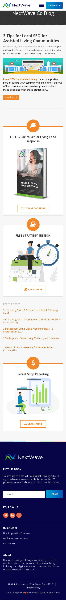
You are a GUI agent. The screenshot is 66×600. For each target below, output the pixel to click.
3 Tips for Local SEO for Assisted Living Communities (31, 38)
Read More (11, 97)
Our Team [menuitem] (9, 543)
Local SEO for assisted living (27, 53)
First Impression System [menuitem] (16, 533)
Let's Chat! (35, 289)
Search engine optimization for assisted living (38, 50)
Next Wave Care (36, 46)
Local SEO (8, 53)
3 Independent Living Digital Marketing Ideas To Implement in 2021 (28, 330)
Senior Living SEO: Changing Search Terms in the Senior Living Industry (32, 321)
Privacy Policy (33, 587)
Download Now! (35, 208)
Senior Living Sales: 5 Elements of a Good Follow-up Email (30, 312)
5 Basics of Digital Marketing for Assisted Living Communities (28, 349)
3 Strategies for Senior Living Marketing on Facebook (31, 338)
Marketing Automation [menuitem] (15, 538)
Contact (54, 5)
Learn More (35, 423)
